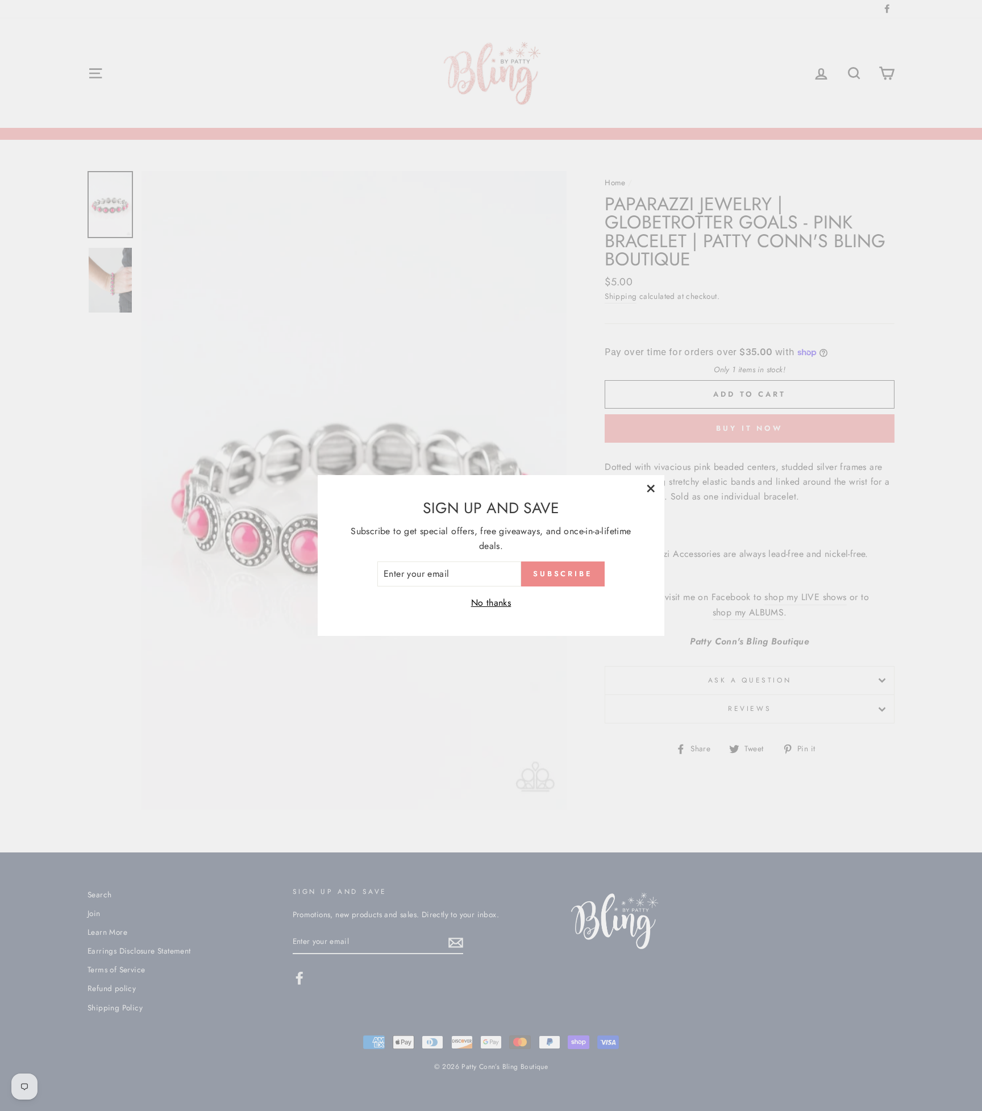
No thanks (491, 602)
